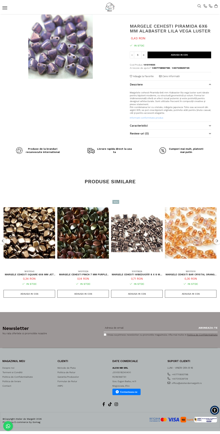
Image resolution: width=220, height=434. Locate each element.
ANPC (60, 386)
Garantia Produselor (68, 377)
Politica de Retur (66, 372)
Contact (6, 386)
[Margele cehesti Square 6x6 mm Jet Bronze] (29, 233)
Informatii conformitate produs (146, 117)
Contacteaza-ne (128, 392)
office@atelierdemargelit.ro (186, 383)
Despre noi (8, 368)
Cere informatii (171, 76)
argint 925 (135, 110)
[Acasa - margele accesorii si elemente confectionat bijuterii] (109, 7)
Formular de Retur (67, 381)
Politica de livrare (11, 381)
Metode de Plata (66, 368)
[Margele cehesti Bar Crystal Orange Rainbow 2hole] (190, 233)
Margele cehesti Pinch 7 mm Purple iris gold (83, 274)
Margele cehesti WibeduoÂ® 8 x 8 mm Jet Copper (137, 274)
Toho (186, 107)
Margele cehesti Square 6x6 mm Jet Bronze (29, 274)
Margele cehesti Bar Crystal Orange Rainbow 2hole (191, 274)
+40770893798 (179, 374)
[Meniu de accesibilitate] (214, 410)
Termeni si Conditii (12, 372)
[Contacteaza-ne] (205, 6)
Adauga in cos (179, 55)
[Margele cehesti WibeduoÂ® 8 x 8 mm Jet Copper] (137, 233)
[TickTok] (110, 404)
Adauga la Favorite (143, 76)
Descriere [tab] (136, 84)
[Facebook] (104, 404)
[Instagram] (116, 404)
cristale (158, 107)
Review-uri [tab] (139, 133)
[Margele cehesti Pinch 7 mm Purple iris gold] (83, 233)
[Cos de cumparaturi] (216, 6)
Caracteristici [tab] (139, 125)
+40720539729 (179, 378)
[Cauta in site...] (199, 6)
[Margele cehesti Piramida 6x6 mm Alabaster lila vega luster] (60, 46)
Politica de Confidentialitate (202, 334)
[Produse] (5, 8)
